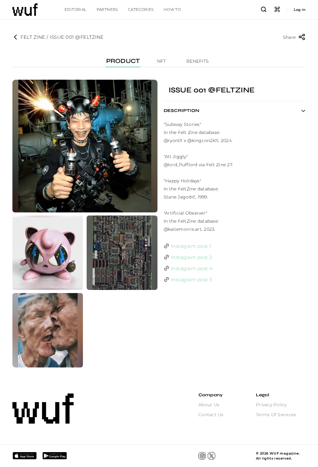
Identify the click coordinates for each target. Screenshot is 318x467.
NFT (161, 61)
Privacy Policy (271, 404)
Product (123, 61)
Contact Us (211, 414)
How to (172, 9)
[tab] (76, 9)
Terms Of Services (276, 414)
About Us (208, 404)
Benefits (197, 61)
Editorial (76, 9)
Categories (141, 9)
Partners (107, 9)
